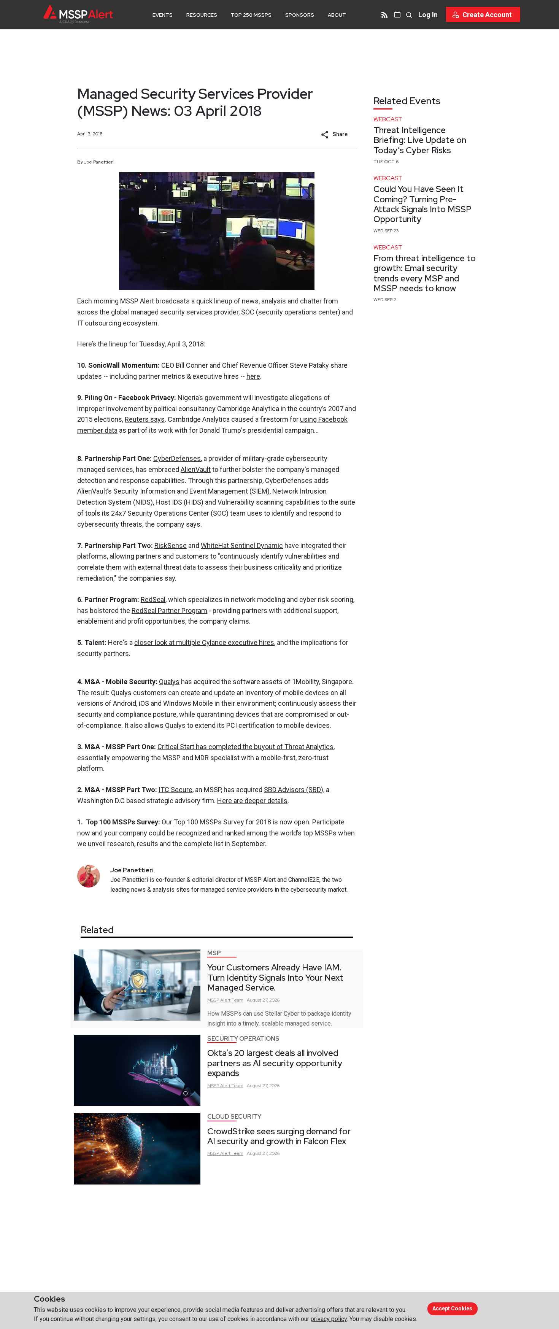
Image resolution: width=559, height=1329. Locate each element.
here (253, 376)
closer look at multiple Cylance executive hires (204, 642)
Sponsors (299, 15)
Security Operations (243, 1039)
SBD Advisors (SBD (292, 790)
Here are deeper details (252, 801)
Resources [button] (201, 15)
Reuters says (145, 419)
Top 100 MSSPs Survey (209, 822)
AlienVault (196, 469)
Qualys (169, 682)
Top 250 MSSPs (251, 15)
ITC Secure (175, 790)
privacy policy (329, 1319)
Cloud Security (234, 1117)
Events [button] (162, 15)
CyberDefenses (177, 458)
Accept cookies (452, 1308)
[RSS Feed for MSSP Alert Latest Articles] (384, 14)
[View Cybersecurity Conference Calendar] (397, 14)
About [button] (337, 15)
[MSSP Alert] (78, 14)
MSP (214, 953)
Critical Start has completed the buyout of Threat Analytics (245, 747)
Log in (428, 15)
